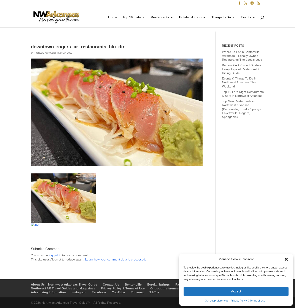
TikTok (154, 292)
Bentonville (133, 284)
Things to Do (221, 17)
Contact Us (111, 284)
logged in (55, 255)
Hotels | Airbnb (190, 17)
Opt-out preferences (216, 300)
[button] (286, 259)
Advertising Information (48, 292)
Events (246, 17)
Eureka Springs (158, 284)
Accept (236, 291)
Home (112, 17)
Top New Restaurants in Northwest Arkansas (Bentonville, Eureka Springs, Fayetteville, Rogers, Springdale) (242, 109)
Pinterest (137, 292)
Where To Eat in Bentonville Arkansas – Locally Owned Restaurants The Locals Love (242, 55)
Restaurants (160, 17)
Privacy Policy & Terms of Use (247, 300)
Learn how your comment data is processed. (115, 259)
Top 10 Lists (132, 17)
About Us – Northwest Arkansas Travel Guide (64, 284)
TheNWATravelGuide (45, 52)
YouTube (118, 292)
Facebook (99, 292)
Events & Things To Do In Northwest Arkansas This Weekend (239, 82)
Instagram (78, 292)
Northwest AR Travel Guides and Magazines (63, 288)
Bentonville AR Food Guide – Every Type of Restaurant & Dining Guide (241, 69)
